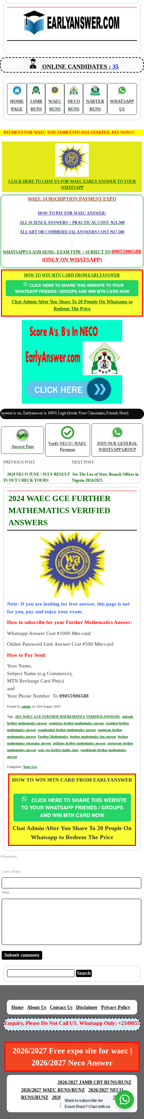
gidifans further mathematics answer (79, 743)
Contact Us (61, 1007)
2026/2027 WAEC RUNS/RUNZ (53, 1090)
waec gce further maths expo (58, 750)
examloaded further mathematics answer (67, 730)
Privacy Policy (115, 1007)
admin (26, 706)
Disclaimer (86, 1007)
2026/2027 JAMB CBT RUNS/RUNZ (94, 1082)
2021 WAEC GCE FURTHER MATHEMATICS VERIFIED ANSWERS (67, 716)
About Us (36, 1007)
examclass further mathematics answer (76, 723)
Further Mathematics (53, 736)
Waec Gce (30, 767)
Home (17, 1007)
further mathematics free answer (93, 736)
